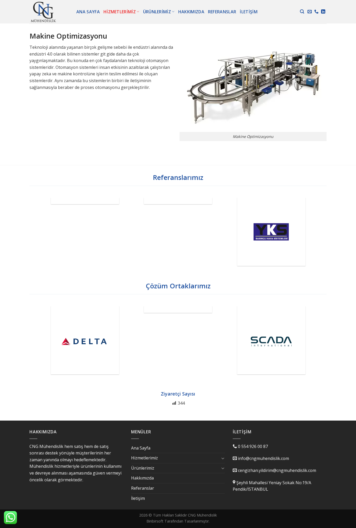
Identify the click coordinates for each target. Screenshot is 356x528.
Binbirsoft (154, 521)
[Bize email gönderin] (310, 11)
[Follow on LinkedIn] (323, 11)
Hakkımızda (191, 12)
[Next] (320, 235)
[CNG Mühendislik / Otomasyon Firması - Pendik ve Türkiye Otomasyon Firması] (49, 11)
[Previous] (35, 235)
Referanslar (222, 12)
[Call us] (316, 11)
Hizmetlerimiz (119, 12)
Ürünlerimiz (157, 12)
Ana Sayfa (88, 12)
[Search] (302, 12)
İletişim (248, 12)
